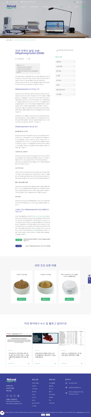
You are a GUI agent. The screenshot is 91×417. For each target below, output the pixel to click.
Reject (43, 414)
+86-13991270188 (12, 2)
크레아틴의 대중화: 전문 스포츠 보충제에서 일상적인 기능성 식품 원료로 (45, 355)
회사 (69, 6)
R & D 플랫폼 (52, 383)
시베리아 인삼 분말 (21, 274)
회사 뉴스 (51, 388)
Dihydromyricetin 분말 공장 (38, 216)
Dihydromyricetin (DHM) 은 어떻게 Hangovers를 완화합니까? (37, 239)
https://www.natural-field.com (13, 401)
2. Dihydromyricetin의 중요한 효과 (24, 69)
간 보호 (58, 75)
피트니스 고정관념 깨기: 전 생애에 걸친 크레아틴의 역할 (71, 354)
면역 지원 (58, 71)
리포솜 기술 (51, 403)
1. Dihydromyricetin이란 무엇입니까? (24, 67)
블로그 (61, 6)
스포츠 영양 (59, 66)
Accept (47, 414)
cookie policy (80, 412)
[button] (8, 288)
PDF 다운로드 (52, 394)
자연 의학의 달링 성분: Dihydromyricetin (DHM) (24, 40)
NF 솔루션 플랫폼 (34, 6)
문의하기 (77, 6)
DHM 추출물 (34, 230)
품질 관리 (51, 386)
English (81, 2)
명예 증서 (51, 397)
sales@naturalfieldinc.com (28, 2)
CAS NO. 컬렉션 (35, 383)
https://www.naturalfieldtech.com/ (14, 403)
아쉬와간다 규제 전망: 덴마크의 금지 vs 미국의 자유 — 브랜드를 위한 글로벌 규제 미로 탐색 (19, 356)
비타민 (58, 85)
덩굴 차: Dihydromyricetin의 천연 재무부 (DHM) (38, 246)
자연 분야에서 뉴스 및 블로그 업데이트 (45, 323)
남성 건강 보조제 (60, 89)
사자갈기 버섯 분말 (45, 274)
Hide (23, 65)
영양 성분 (23, 6)
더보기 (21, 299)
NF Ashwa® (45, 6)
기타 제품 (58, 94)
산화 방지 (58, 61)
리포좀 (54, 6)
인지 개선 (58, 80)
